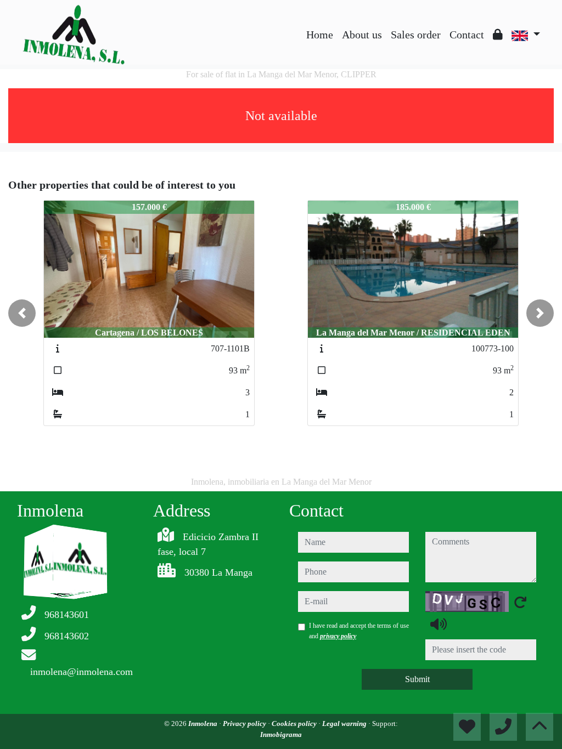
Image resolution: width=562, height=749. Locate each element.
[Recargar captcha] (520, 602)
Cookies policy (295, 723)
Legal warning (345, 723)
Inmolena (203, 723)
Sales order (416, 35)
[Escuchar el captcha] (438, 624)
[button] (22, 313)
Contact (466, 35)
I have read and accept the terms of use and (359, 630)
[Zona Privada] (497, 34)
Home (319, 35)
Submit (417, 679)
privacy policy (338, 636)
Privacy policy (245, 723)
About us (362, 35)
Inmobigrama (281, 734)
